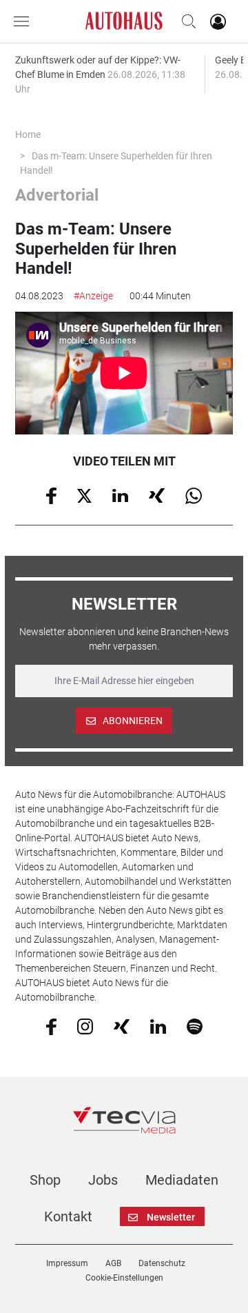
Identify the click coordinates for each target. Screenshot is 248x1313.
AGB (113, 1263)
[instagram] (85, 1026)
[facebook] (51, 1026)
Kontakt (68, 1216)
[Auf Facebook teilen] (51, 495)
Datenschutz (161, 1263)
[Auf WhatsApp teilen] (193, 495)
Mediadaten (181, 1180)
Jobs (103, 1180)
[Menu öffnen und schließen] (25, 21)
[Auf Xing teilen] (157, 494)
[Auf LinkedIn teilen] (120, 494)
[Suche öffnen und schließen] (185, 21)
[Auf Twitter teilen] (84, 494)
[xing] (122, 1025)
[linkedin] (158, 1025)
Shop (45, 1180)
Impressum (67, 1263)
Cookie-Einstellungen (124, 1278)
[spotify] (195, 1026)
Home (28, 134)
